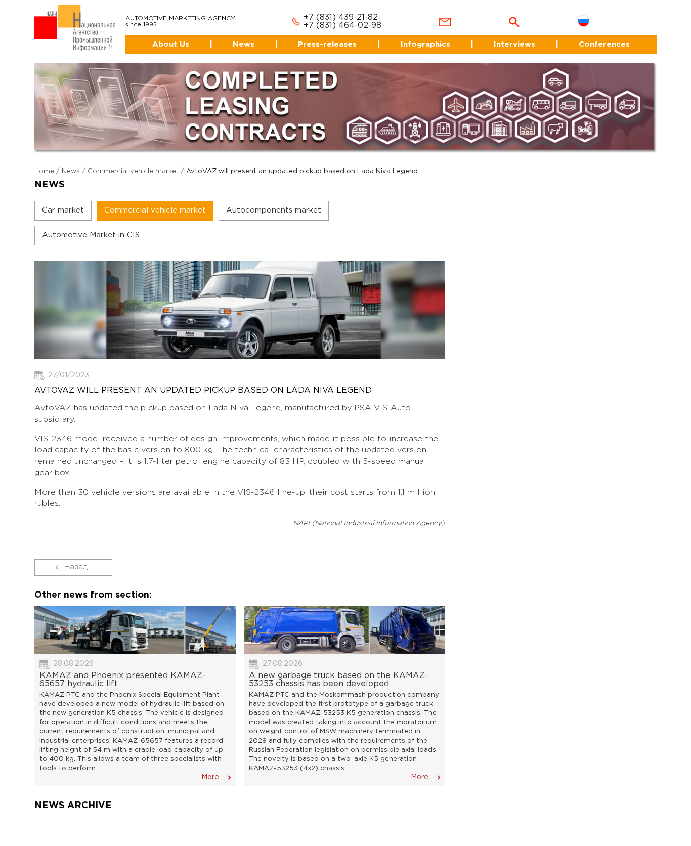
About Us (155, 35)
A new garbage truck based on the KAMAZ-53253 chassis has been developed (338, 671)
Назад (76, 558)
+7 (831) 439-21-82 (328, 9)
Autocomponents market (273, 201)
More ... (213, 769)
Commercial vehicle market (133, 162)
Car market (63, 201)
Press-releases (320, 35)
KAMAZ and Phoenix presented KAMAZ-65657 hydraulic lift (122, 671)
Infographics (420, 35)
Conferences (604, 35)
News (233, 35)
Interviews (512, 35)
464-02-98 (347, 17)
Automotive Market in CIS (91, 226)
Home (44, 162)
